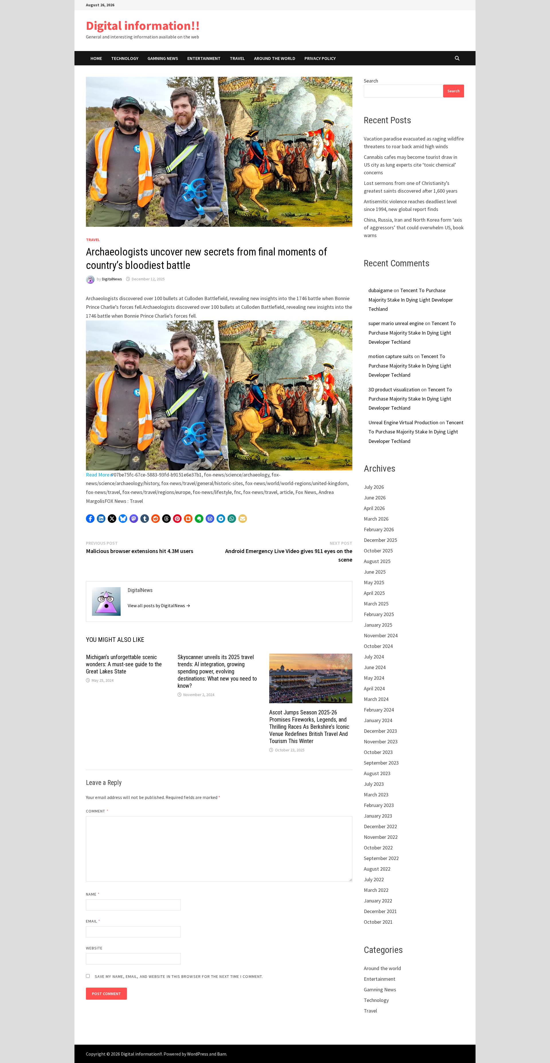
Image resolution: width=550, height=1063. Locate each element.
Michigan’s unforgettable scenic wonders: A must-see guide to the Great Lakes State (124, 664)
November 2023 (381, 741)
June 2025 (375, 571)
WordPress (197, 1054)
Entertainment (204, 58)
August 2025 (377, 561)
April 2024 (374, 688)
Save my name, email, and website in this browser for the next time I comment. (179, 976)
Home (96, 58)
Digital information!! (143, 25)
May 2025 (374, 582)
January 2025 (378, 625)
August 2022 (377, 868)
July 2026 (374, 487)
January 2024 (378, 720)
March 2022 (376, 890)
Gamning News (163, 58)
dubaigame (380, 290)
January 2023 (378, 815)
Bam (221, 1054)
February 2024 (379, 709)
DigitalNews (112, 279)
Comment (97, 811)
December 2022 (380, 826)
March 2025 (376, 603)
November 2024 (381, 635)
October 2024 (378, 646)
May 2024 (374, 678)
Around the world (274, 58)
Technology (124, 58)
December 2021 (380, 911)
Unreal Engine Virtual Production (403, 422)
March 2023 (376, 794)
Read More (97, 474)
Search (371, 80)
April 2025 (374, 593)
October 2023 (378, 752)
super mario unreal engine (396, 323)
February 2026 (379, 529)
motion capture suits (390, 356)
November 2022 (381, 837)
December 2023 (380, 731)
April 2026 (374, 508)
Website (94, 948)
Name (93, 894)
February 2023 (379, 805)
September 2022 (381, 858)
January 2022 (378, 900)
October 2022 (378, 847)
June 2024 (375, 667)
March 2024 (376, 699)
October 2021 (378, 922)
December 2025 (380, 540)
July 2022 (374, 879)
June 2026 (375, 497)
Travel (237, 58)
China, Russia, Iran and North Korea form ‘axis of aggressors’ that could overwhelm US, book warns (414, 227)
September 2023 (381, 762)
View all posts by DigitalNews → (159, 605)
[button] (90, 518)
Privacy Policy (320, 58)
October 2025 (378, 550)
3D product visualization (394, 389)
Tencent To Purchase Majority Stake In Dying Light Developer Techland (410, 299)
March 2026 (376, 518)
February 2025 (379, 614)
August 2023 (377, 773)
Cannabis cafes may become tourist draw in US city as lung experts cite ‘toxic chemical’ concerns (410, 165)
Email (93, 921)
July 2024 (374, 656)
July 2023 (374, 784)
